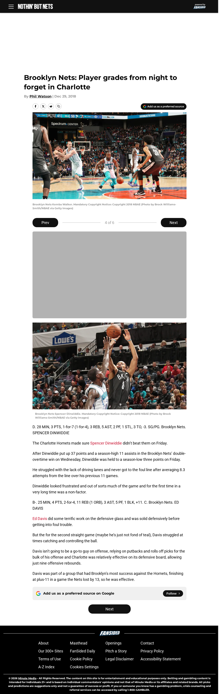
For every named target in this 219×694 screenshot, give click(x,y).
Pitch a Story (116, 651)
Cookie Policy (81, 659)
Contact (147, 643)
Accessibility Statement (161, 659)
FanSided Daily (82, 651)
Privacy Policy (152, 651)
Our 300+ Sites (50, 651)
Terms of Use (49, 659)
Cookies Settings (84, 667)
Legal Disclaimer (119, 659)
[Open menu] (11, 6)
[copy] (59, 106)
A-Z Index (46, 667)
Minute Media (27, 678)
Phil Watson (41, 96)
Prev (45, 222)
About (43, 643)
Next (174, 222)
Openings (113, 643)
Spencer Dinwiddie (106, 443)
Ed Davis (40, 518)
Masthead (78, 643)
